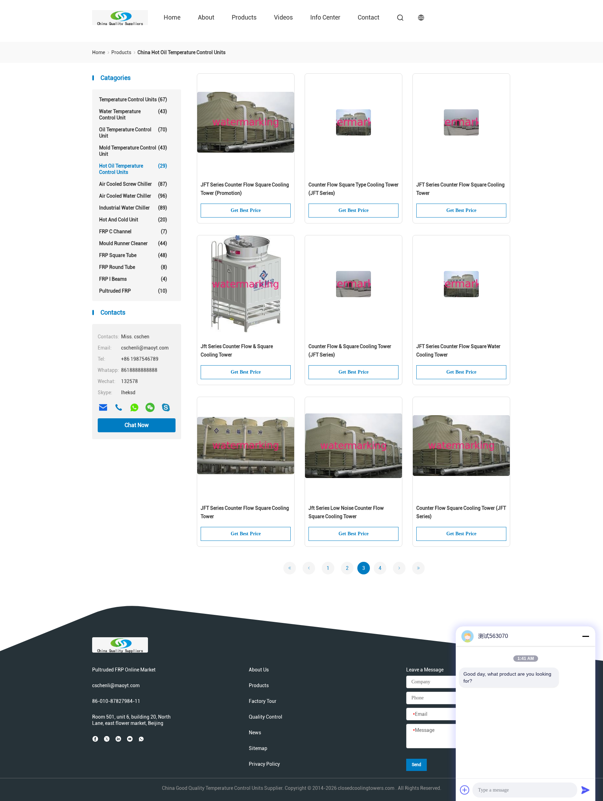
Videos (283, 17)
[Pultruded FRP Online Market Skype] (166, 407)
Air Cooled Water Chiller (133, 196)
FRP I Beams (133, 279)
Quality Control (265, 717)
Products (244, 17)
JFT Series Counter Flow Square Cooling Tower (460, 189)
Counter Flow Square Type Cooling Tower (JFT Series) (353, 189)
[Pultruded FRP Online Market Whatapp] (134, 407)
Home (172, 17)
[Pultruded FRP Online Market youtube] (130, 739)
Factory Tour (262, 701)
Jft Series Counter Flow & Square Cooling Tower (237, 351)
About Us (259, 670)
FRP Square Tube (133, 255)
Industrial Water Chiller (133, 208)
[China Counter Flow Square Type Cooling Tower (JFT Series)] (353, 122)
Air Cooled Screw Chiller (133, 184)
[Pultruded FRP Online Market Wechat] (150, 407)
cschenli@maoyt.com (116, 685)
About (206, 17)
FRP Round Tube (133, 267)
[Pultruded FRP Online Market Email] (103, 407)
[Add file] (465, 790)
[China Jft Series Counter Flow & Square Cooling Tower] (245, 284)
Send (416, 764)
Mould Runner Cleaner (133, 243)
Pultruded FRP (133, 291)
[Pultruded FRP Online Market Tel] (118, 407)
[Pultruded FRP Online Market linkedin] (118, 739)
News (255, 732)
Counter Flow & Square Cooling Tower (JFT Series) (349, 351)
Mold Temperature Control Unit (133, 151)
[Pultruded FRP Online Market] (120, 17)
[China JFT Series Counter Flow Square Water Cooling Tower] (461, 284)
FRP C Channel (133, 231)
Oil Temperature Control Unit (133, 133)
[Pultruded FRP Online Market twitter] (107, 739)
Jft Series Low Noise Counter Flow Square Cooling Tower (346, 512)
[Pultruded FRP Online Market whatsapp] (141, 739)
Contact (368, 17)
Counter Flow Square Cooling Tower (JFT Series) (461, 512)
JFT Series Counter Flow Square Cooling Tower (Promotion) (245, 189)
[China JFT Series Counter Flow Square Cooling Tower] (461, 122)
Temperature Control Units (133, 99)
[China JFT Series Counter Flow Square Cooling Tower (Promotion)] (245, 122)
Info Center (325, 17)
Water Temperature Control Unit (133, 114)
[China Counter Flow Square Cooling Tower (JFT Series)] (461, 446)
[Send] (585, 790)
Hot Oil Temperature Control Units (133, 169)
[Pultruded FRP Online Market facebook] (95, 739)
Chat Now (137, 425)
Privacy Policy (264, 764)
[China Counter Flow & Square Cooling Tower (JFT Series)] (353, 284)
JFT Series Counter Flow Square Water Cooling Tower (458, 351)
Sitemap (258, 748)
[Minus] (585, 636)
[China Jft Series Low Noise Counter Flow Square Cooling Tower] (353, 446)
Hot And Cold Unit (133, 219)
